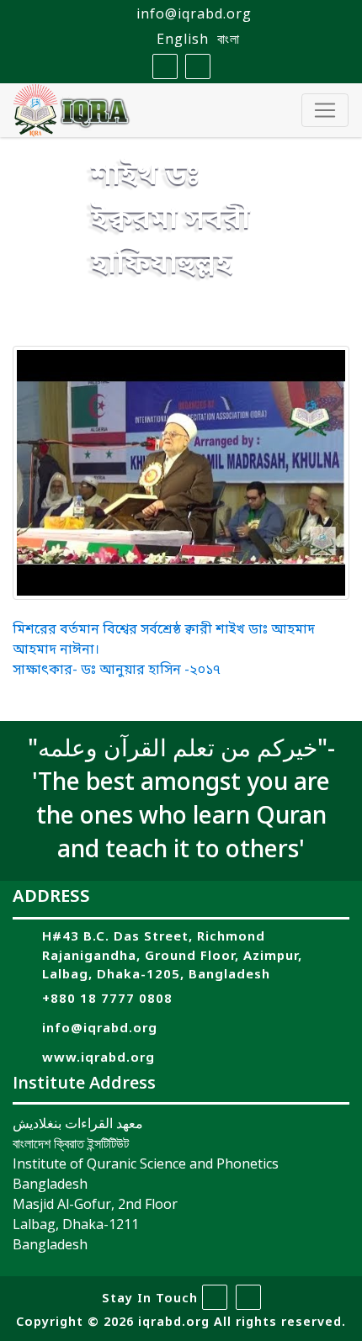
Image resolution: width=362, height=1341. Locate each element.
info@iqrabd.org (194, 13)
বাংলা (228, 38)
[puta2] (181, 473)
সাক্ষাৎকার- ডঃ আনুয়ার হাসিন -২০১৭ (117, 670)
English (183, 38)
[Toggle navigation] (325, 110)
